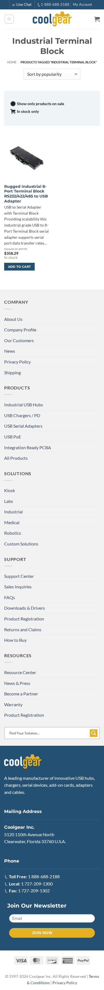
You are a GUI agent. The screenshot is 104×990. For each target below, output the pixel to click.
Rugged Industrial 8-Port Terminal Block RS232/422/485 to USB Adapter (26, 193)
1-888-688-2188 (55, 4)
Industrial (13, 511)
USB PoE (12, 436)
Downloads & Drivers (24, 607)
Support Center (19, 576)
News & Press (17, 683)
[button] (9, 19)
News (9, 351)
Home (11, 62)
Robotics (12, 533)
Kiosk (9, 490)
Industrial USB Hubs (23, 404)
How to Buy (15, 640)
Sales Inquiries (18, 586)
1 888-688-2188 (44, 876)
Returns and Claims (22, 629)
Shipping (12, 372)
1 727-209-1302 (34, 890)
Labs (8, 501)
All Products (16, 458)
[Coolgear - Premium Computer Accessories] (52, 19)
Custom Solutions (21, 543)
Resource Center (20, 672)
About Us (13, 319)
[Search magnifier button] (94, 733)
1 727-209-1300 (37, 883)
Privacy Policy (17, 361)
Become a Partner (21, 693)
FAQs (9, 597)
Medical (11, 522)
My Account (82, 4)
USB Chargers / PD (22, 415)
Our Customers (19, 340)
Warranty (13, 704)
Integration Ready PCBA (27, 447)
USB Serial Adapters (23, 425)
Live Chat (24, 4)
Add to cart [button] (19, 267)
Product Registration (24, 618)
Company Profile (20, 329)
